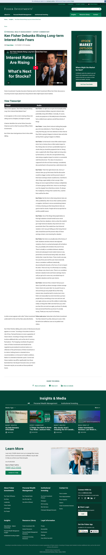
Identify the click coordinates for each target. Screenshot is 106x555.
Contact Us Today (13, 472)
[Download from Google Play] (83, 531)
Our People (7, 511)
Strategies (43, 501)
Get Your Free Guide (87, 84)
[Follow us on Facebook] (79, 498)
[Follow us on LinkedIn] (91, 498)
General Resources (27, 529)
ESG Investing (44, 504)
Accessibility (44, 529)
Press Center (7, 505)
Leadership (7, 502)
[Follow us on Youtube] (88, 498)
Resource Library (85, 14)
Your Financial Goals (27, 496)
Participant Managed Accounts (48, 510)
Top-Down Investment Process (46, 497)
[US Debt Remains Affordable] (16, 422)
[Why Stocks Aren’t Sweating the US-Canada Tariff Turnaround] (65, 422)
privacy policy (51, 1)
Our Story (6, 499)
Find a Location (63, 493)
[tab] (29, 403)
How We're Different (27, 502)
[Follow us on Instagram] (85, 498)
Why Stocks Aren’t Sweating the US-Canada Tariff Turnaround (63, 429)
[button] (100, 9)
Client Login (80, 4)
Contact (95, 14)
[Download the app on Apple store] (94, 531)
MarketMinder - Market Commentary (10, 526)
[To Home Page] (18, 9)
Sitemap (43, 535)
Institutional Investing (41, 14)
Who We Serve (44, 507)
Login (82, 514)
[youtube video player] (35, 67)
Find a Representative (64, 496)
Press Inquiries (63, 499)
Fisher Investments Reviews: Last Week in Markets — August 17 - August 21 (87, 429)
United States (93, 4)
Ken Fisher (10, 45)
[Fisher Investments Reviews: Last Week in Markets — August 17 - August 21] (89, 422)
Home (5, 19)
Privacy (43, 526)
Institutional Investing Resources (27, 537)
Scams (61, 508)
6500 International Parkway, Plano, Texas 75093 (53, 552)
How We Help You (26, 499)
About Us (7, 14)
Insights (73, 14)
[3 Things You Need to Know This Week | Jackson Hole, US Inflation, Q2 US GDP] (41, 422)
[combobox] (86, 9)
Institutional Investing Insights (11, 535)
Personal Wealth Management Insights (11, 531)
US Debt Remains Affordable (12, 429)
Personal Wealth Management (22, 14)
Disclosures (44, 532)
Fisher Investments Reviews (66, 505)
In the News (7, 508)
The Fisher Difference (9, 496)
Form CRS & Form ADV (46, 538)
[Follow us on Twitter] (82, 498)
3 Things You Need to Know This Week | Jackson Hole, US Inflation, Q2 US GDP (40, 429)
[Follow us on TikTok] (94, 498)
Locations (61, 4)
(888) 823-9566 (13, 467)
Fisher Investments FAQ (28, 526)
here (72, 1)
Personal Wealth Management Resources (30, 533)
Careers (70, 4)
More (97, 407)
